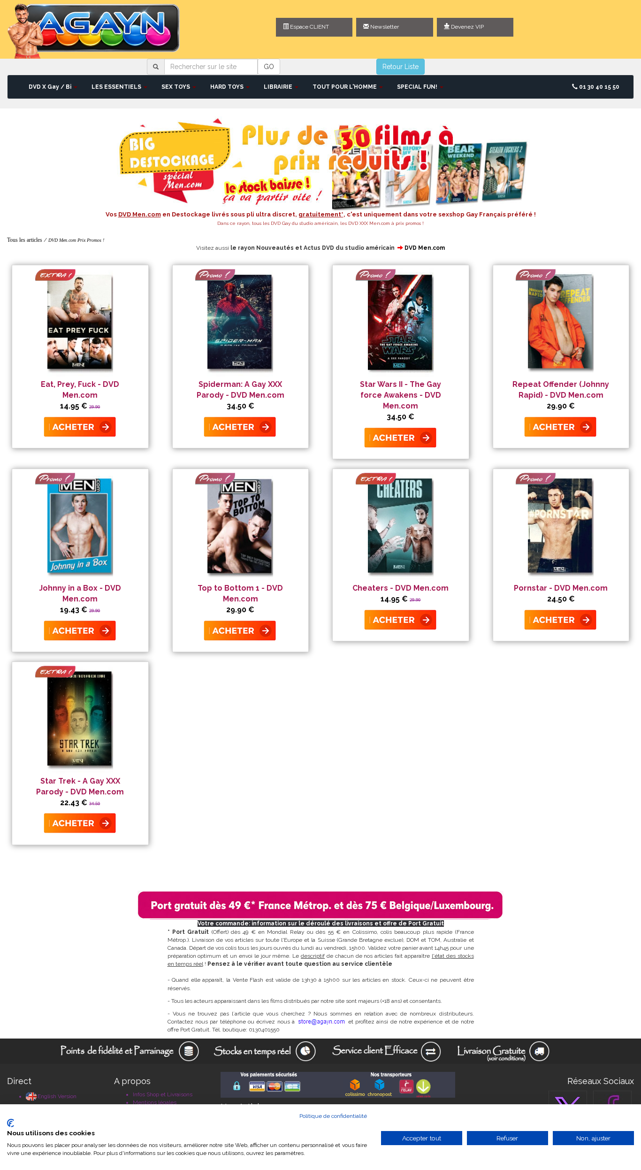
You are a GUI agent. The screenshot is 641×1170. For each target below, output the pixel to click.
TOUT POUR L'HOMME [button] (345, 87)
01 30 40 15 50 (598, 87)
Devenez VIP (467, 26)
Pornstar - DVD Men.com (561, 588)
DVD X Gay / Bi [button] (51, 87)
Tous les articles (24, 240)
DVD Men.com (424, 248)
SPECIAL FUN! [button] (418, 87)
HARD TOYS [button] (227, 87)
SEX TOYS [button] (176, 87)
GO (269, 66)
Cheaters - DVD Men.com (400, 588)
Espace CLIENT (309, 26)
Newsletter (384, 26)
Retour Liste (400, 66)
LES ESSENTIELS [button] (117, 87)
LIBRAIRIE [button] (279, 87)
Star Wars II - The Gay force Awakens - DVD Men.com (400, 395)
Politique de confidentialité (333, 1116)
